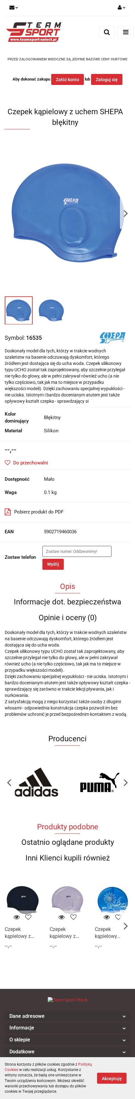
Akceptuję (112, 1078)
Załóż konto (67, 79)
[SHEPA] (113, 337)
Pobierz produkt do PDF (38, 512)
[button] (67, 1016)
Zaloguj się (107, 79)
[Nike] (99, 782)
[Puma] (36, 782)
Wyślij (53, 564)
